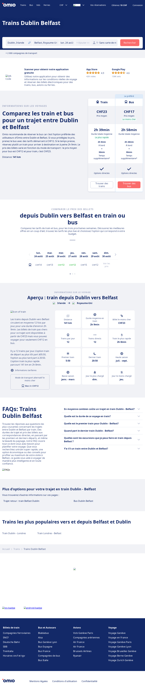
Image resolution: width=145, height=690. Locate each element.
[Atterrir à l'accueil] (11, 5)
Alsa (40, 637)
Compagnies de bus (49, 655)
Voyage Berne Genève (120, 655)
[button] (67, 42)
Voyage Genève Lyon (119, 646)
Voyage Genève (116, 633)
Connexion (138, 5)
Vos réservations (98, 5)
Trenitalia (8, 651)
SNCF (6, 637)
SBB (5, 646)
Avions (77, 627)
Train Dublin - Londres (14, 533)
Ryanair (77, 655)
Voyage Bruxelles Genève (122, 651)
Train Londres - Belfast (49, 533)
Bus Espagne (45, 646)
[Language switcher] (79, 5)
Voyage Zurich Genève (120, 660)
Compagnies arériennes (86, 637)
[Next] (115, 254)
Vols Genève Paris (83, 633)
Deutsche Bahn (11, 642)
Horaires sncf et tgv (14, 655)
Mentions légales (38, 681)
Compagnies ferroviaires (16, 633)
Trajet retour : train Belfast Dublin (21, 501)
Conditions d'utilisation (64, 681)
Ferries (47, 5)
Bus (31, 5)
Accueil (6, 549)
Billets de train (11, 627)
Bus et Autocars (47, 627)
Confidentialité (89, 681)
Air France (78, 642)
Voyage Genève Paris (120, 642)
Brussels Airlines (82, 651)
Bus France (44, 651)
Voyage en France (118, 637)
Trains (23, 5)
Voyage (112, 627)
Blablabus (43, 633)
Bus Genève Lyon (47, 642)
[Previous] (29, 254)
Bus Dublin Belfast (83, 501)
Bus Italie (43, 660)
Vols (38, 5)
